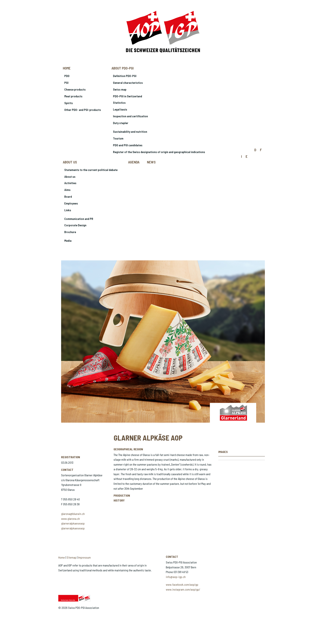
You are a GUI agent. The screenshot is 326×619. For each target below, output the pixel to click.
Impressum (84, 557)
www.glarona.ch (70, 518)
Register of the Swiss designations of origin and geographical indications (159, 152)
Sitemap (71, 557)
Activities (70, 183)
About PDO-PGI (122, 68)
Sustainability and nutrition (130, 131)
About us (70, 162)
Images (223, 452)
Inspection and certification (130, 116)
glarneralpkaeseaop (73, 523)
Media (68, 240)
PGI (66, 82)
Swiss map (119, 89)
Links (67, 210)
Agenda (133, 162)
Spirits (68, 103)
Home (67, 68)
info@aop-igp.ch (176, 577)
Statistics (119, 102)
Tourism (118, 138)
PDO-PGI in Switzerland (127, 96)
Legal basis (120, 109)
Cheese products (75, 89)
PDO (66, 76)
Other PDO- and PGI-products (82, 109)
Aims (67, 189)
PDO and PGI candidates (127, 145)
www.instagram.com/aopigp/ (183, 589)
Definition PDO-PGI (124, 76)
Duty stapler (120, 123)
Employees (71, 203)
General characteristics (128, 82)
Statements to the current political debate (91, 170)
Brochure (70, 232)
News (151, 162)
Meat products (73, 96)
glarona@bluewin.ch (73, 513)
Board (68, 196)
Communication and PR (78, 218)
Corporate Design (75, 225)
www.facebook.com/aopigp (182, 584)
